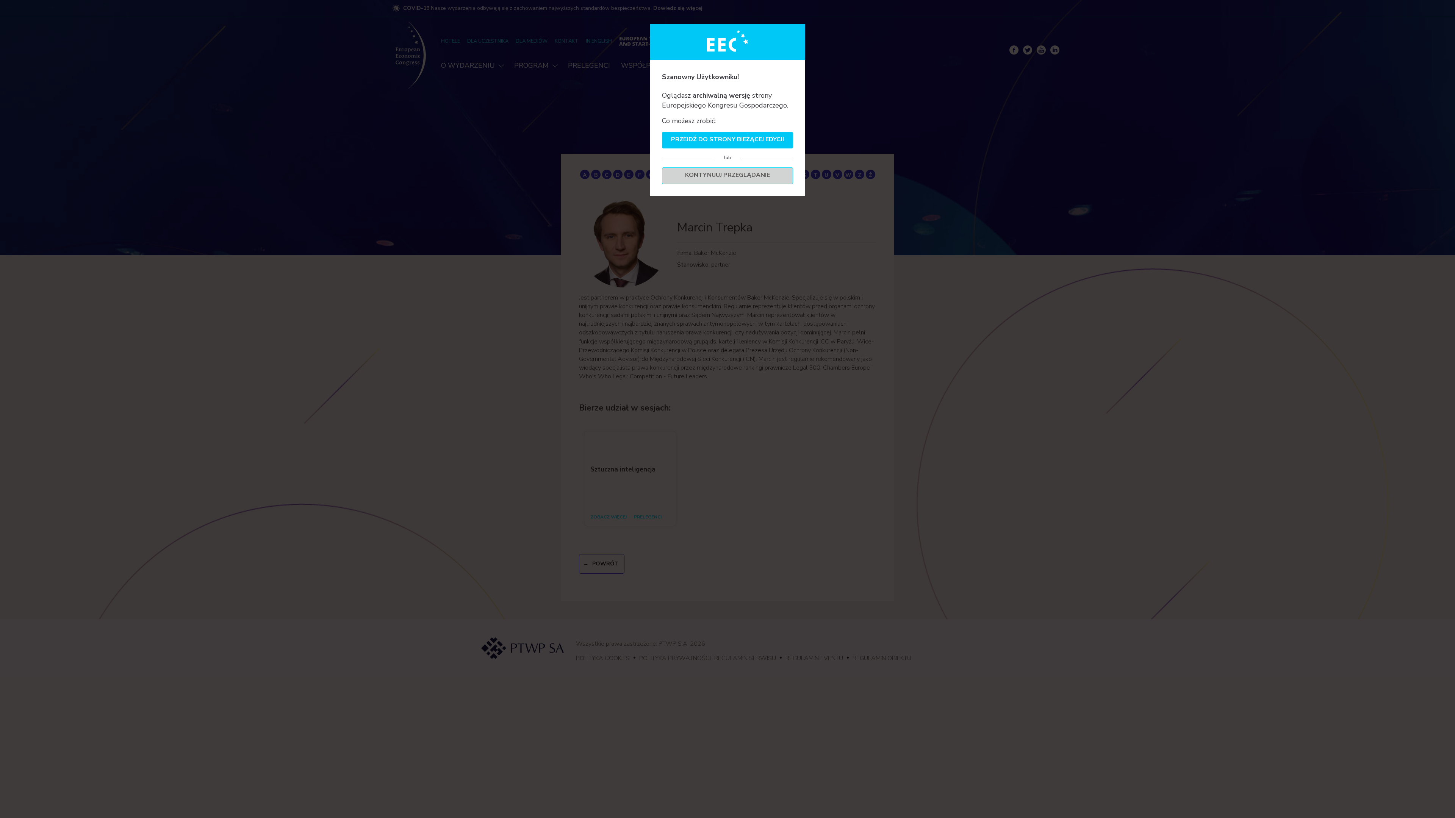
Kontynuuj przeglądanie (727, 175)
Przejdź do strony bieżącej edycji (727, 139)
